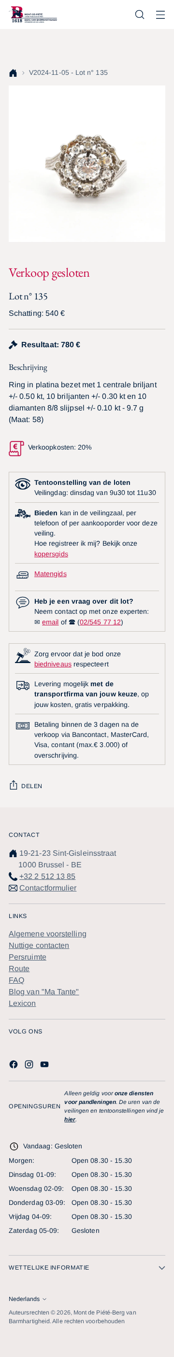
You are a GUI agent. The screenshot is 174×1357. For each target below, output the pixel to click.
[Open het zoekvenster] (139, 15)
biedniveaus (53, 664)
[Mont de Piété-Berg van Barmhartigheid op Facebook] (14, 1066)
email (50, 622)
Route (19, 968)
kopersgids (51, 554)
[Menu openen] (160, 15)
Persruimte (27, 957)
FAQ (16, 980)
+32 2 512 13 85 (47, 876)
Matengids (50, 574)
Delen (32, 786)
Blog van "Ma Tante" (44, 992)
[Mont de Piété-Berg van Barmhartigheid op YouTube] (45, 1066)
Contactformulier (47, 888)
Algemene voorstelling (48, 934)
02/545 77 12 (100, 622)
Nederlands (24, 1299)
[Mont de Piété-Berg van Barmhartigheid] (33, 14)
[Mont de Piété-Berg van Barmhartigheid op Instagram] (30, 1066)
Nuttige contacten (39, 945)
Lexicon (22, 1003)
